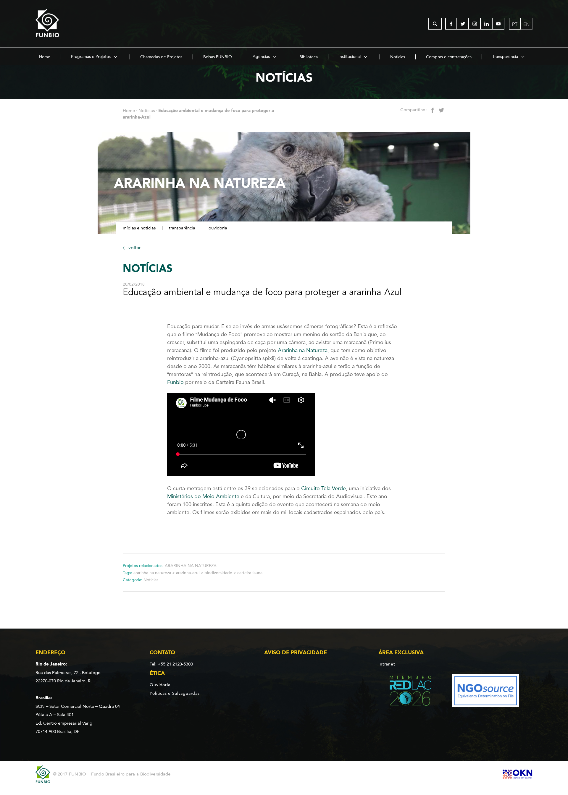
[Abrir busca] (435, 24)
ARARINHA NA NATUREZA (191, 565)
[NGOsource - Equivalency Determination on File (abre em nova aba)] (485, 691)
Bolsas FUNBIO (217, 56)
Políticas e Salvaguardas (174, 693)
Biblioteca (308, 56)
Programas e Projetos (91, 56)
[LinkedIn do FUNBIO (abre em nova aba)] (487, 24)
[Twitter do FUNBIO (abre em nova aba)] (463, 24)
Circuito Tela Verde (323, 488)
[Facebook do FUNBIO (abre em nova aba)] (451, 24)
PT (514, 24)
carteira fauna (249, 572)
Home (44, 56)
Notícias (397, 56)
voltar (134, 247)
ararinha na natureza (152, 572)
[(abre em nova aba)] (405, 691)
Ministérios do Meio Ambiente (203, 496)
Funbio (175, 382)
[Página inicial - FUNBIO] (64, 23)
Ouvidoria (218, 228)
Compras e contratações (449, 56)
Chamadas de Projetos (161, 56)
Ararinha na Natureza (301, 350)
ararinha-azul (187, 572)
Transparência (505, 56)
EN (526, 24)
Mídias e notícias (139, 228)
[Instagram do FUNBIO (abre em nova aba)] (475, 24)
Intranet (386, 664)
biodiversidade (218, 572)
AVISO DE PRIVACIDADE (295, 652)
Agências (262, 56)
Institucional (350, 56)
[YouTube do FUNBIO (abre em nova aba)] (498, 24)
